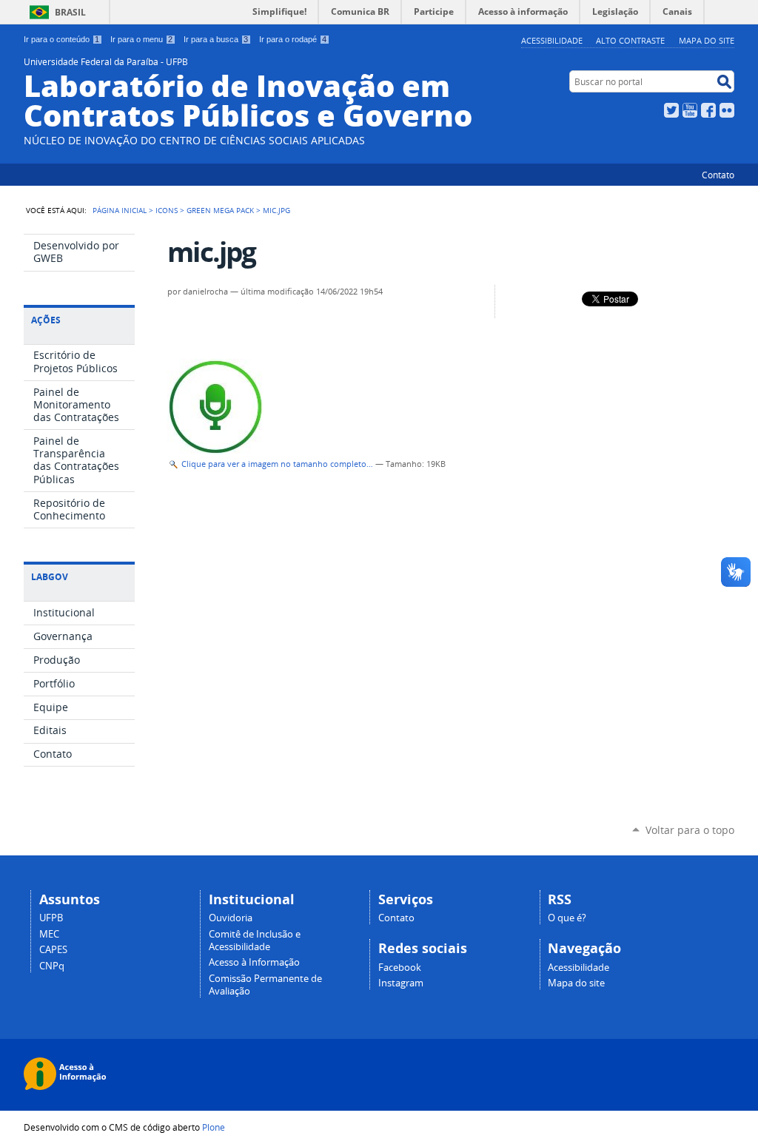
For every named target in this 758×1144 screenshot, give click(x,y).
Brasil (70, 12)
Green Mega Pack (220, 210)
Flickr (727, 110)
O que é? (567, 918)
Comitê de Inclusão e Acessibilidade (255, 940)
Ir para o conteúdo (61, 39)
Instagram (400, 983)
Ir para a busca (216, 39)
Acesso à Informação (254, 962)
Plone (213, 1127)
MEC (49, 934)
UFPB (51, 918)
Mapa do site (706, 40)
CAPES (53, 949)
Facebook (708, 110)
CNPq (51, 966)
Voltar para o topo (689, 830)
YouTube (689, 110)
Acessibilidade (552, 40)
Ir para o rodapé (292, 39)
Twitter (671, 110)
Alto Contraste (630, 40)
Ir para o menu (141, 39)
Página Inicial (120, 210)
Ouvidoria (230, 918)
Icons (166, 210)
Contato (718, 175)
